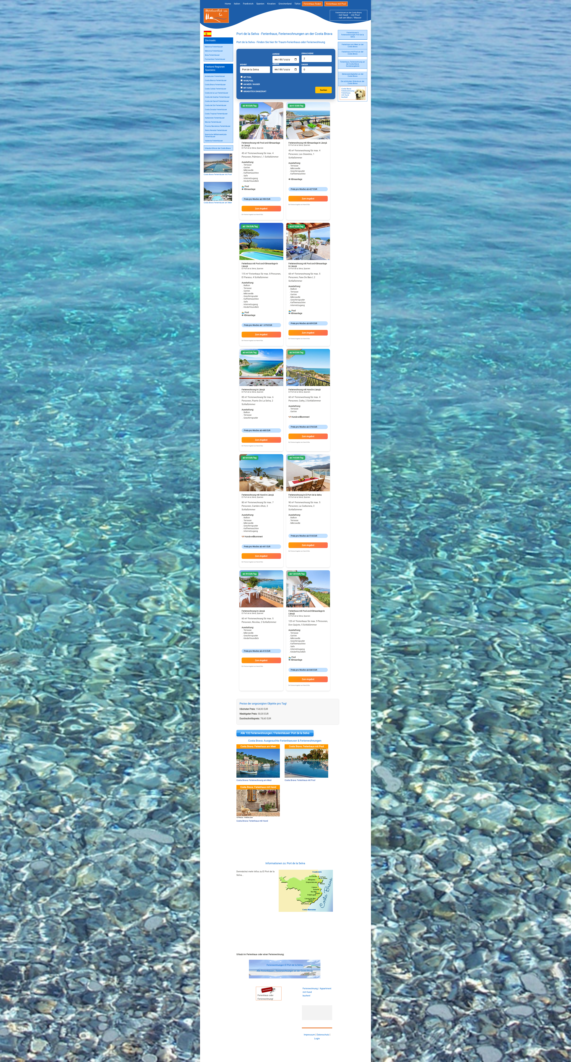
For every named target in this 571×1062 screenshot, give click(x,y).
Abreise (275, 64)
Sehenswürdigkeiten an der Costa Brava (352, 75)
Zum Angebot (261, 208)
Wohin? (243, 65)
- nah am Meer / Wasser (348, 17)
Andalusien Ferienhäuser (215, 76)
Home (228, 3)
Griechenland (285, 3)
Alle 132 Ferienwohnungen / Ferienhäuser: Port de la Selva (275, 733)
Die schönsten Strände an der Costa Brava (352, 82)
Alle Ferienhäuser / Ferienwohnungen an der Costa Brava (285, 971)
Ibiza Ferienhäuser (212, 55)
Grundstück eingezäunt (254, 91)
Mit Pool (247, 77)
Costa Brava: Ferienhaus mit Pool (300, 780)
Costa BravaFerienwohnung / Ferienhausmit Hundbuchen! (348, 93)
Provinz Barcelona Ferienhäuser (217, 126)
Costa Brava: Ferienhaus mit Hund (252, 821)
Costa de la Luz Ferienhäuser (216, 93)
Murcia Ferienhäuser (213, 122)
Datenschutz (323, 1034)
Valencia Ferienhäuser (214, 141)
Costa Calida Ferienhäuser (215, 89)
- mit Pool (354, 15)
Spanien (260, 3)
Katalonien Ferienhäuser (215, 118)
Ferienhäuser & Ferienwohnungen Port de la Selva (352, 35)
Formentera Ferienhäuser (215, 59)
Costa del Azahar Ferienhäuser (217, 97)
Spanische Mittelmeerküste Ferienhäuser (215, 135)
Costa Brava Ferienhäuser (215, 85)
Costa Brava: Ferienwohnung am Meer (254, 780)
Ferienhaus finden (312, 4)
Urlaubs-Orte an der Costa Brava (218, 148)
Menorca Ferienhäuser (214, 51)
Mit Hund (247, 88)
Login (317, 1038)
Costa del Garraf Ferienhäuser (217, 101)
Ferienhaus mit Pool (336, 4)
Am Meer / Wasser (251, 84)
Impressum (309, 1034)
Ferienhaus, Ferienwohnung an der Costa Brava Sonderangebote (352, 64)
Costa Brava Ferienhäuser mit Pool (218, 174)
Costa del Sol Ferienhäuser (215, 105)
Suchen (323, 90)
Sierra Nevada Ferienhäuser (216, 130)
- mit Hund (343, 15)
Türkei (297, 3)
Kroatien (271, 3)
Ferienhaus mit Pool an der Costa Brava (352, 53)
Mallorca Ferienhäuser (214, 47)
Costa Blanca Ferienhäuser (215, 80)
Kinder (305, 65)
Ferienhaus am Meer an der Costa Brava (353, 46)
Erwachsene (307, 53)
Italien (237, 3)
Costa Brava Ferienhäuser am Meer (218, 203)
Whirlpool (248, 81)
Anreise (276, 54)
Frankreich (248, 3)
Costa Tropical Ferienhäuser (216, 114)
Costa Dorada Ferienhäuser (216, 110)
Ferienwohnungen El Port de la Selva (285, 965)
